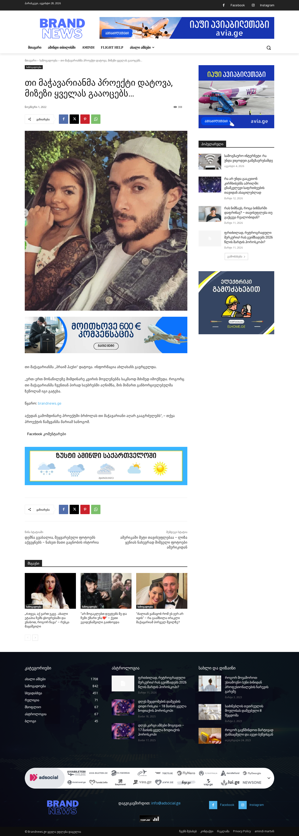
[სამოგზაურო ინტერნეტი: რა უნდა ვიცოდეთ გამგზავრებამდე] (210, 162)
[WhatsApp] (95, 119)
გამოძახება (234, 256)
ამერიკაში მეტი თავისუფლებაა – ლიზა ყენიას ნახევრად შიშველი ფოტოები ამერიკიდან (153, 542)
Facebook (238, 5)
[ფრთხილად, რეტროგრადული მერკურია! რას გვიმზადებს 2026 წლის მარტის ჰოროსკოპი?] (210, 238)
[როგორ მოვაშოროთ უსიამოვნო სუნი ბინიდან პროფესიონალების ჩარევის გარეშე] (210, 683)
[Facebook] (224, 5)
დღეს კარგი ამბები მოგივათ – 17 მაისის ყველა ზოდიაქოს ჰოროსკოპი (161, 729)
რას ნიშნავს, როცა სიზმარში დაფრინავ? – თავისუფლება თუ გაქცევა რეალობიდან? (248, 212)
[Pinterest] (85, 119)
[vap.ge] (208, 783)
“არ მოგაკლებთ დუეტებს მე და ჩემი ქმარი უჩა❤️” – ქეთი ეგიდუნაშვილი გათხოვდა (104, 618)
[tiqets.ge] (164, 774)
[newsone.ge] (252, 783)
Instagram (267, 5)
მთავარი (30, 60)
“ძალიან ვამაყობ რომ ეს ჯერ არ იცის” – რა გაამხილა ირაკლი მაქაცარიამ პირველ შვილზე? (159, 618)
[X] (74, 119)
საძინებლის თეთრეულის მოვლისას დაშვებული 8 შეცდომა (244, 710)
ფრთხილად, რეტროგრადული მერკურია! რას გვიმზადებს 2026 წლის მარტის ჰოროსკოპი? (248, 237)
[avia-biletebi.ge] (98, 774)
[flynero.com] (186, 774)
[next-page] (35, 638)
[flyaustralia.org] (208, 774)
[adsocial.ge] (45, 786)
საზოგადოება (48, 60)
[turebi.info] (98, 783)
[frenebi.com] (142, 774)
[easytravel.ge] (120, 783)
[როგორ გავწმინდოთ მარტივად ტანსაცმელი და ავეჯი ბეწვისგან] (210, 736)
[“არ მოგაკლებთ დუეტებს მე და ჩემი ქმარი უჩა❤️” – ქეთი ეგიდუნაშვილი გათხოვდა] (106, 591)
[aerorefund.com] (230, 774)
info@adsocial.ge (166, 803)
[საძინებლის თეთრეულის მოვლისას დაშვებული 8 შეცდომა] (210, 712)
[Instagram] (253, 5)
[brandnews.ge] (62, 28)
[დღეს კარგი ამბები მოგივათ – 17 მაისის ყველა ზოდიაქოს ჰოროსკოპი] (123, 731)
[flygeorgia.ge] (120, 774)
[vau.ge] (142, 783)
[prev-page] (28, 638)
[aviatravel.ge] (76, 783)
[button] (268, 47)
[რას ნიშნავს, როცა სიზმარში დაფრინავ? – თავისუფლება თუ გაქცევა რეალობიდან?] (210, 214)
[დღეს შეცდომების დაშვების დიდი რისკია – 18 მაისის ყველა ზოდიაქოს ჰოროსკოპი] (123, 707)
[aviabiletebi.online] (76, 774)
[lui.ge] (230, 783)
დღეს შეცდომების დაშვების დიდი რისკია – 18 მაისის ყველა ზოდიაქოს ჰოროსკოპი (162, 706)
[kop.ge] (186, 783)
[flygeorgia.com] (252, 774)
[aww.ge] (164, 783)
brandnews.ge (49, 403)
